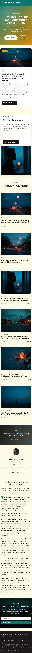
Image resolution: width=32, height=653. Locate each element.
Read (28, 227)
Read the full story (8, 102)
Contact (20, 473)
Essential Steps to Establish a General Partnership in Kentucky (14, 261)
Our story (23, 37)
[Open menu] (29, 3)
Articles (3, 640)
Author (12, 640)
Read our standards (10, 142)
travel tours (4, 226)
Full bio (13, 473)
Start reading (10, 37)
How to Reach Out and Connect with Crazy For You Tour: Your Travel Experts (15, 337)
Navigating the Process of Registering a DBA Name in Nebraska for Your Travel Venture (13, 77)
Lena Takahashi (16, 460)
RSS (22, 640)
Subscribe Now (6, 622)
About (8, 640)
